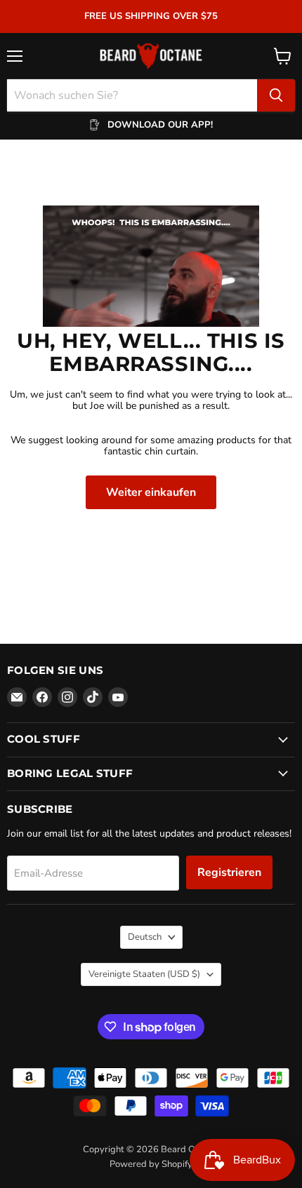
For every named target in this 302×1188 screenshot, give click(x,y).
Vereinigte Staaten (144, 974)
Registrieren (229, 872)
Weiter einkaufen (151, 492)
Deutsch (145, 937)
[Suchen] (276, 95)
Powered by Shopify (151, 1164)
